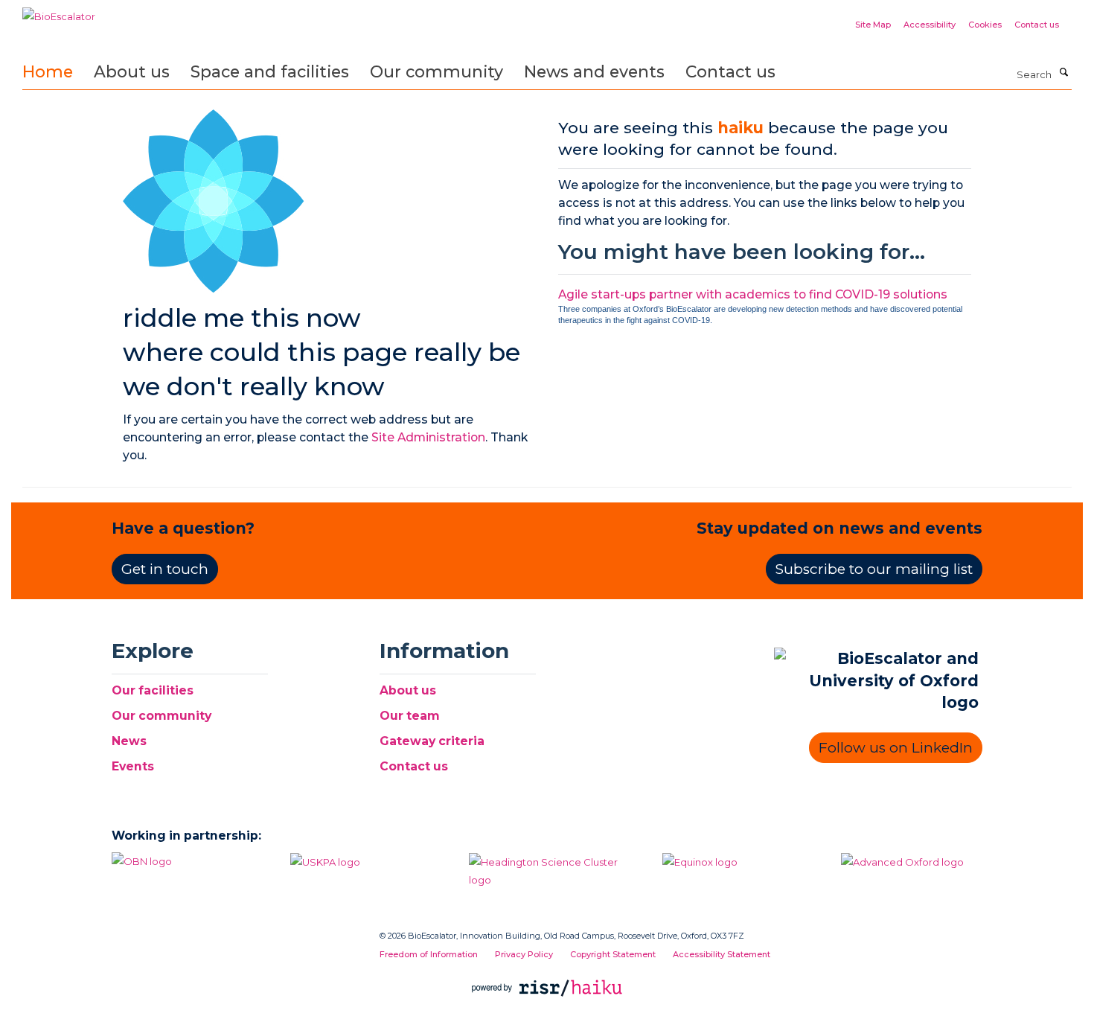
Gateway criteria (432, 741)
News (129, 741)
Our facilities (152, 690)
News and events (594, 71)
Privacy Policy (524, 954)
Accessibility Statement (721, 954)
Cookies (985, 24)
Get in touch (164, 569)
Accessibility (929, 24)
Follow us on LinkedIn (896, 747)
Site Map (873, 24)
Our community (436, 71)
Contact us (1036, 24)
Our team (410, 716)
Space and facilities (270, 71)
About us (132, 71)
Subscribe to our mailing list (874, 569)
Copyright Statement (613, 954)
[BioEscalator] (58, 11)
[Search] (1063, 73)
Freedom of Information (429, 954)
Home (47, 71)
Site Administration (428, 437)
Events (133, 766)
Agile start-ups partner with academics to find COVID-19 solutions (752, 294)
